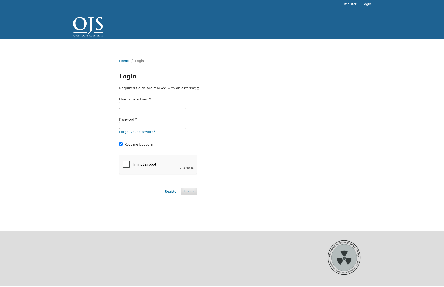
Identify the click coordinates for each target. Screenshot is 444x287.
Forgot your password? (137, 131)
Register (350, 4)
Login (366, 4)
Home (124, 60)
